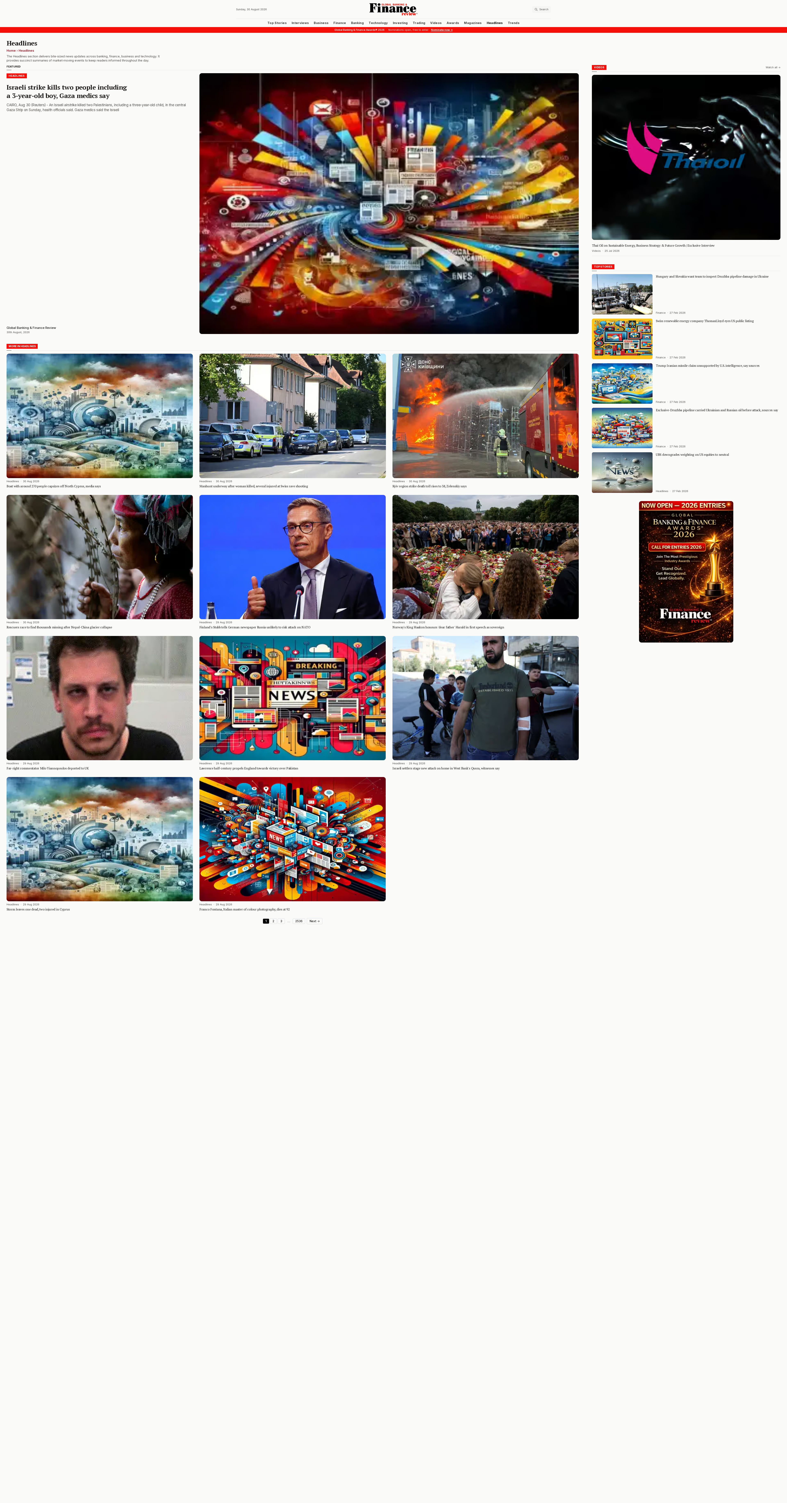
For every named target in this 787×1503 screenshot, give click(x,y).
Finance (339, 23)
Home (11, 50)
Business (321, 23)
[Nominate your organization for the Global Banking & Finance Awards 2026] (686, 572)
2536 (299, 921)
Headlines (495, 23)
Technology (378, 23)
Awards (453, 23)
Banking (357, 23)
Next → (314, 921)
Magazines (473, 23)
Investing (400, 23)
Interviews (300, 23)
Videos (436, 23)
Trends (514, 23)
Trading (419, 23)
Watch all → (773, 67)
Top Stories (277, 23)
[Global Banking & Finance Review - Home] (393, 9)
